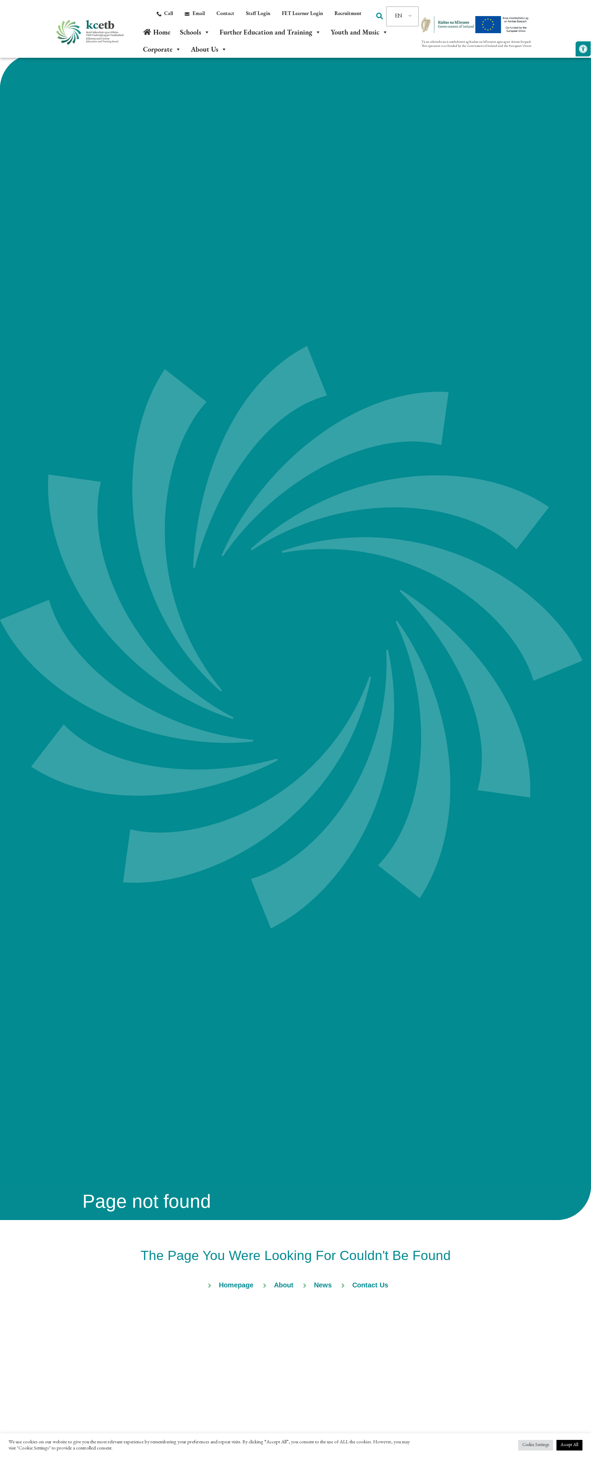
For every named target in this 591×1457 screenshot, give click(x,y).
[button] (379, 16)
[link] (583, 49)
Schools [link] (190, 32)
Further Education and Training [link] (266, 32)
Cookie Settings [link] (535, 1445)
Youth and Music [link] (355, 32)
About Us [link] (204, 49)
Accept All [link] (569, 1445)
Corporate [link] (157, 49)
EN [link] (398, 16)
